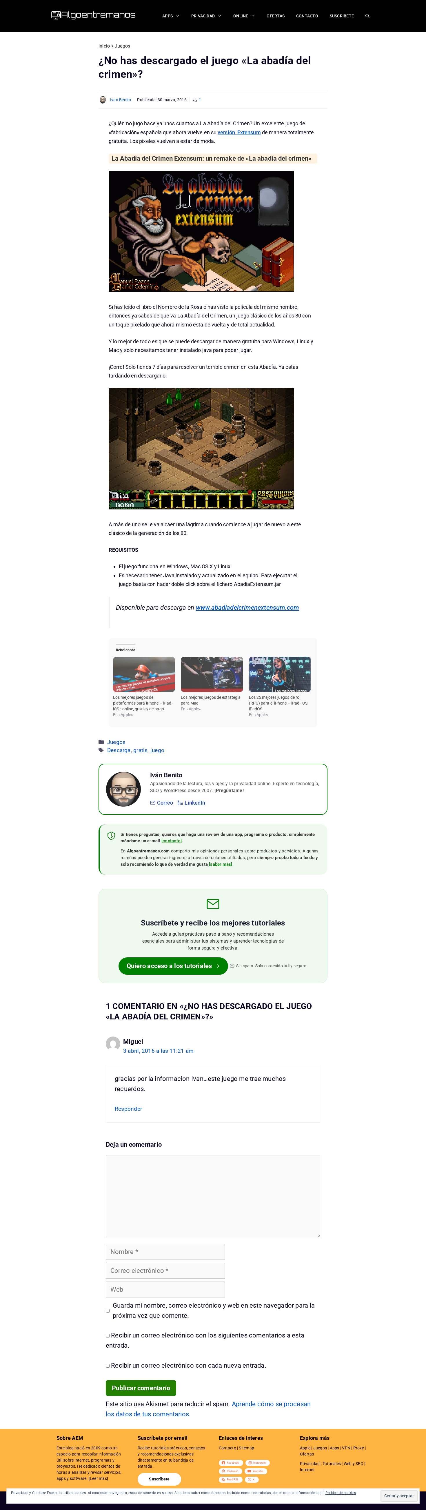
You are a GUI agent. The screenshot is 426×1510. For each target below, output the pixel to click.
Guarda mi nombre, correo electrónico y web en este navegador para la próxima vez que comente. (214, 1310)
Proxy (358, 1448)
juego (157, 750)
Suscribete (342, 16)
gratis (140, 750)
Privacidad (203, 16)
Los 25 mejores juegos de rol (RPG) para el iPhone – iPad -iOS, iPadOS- (279, 703)
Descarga (119, 750)
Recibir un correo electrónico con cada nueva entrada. (188, 1365)
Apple (305, 1448)
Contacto (307, 16)
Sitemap (246, 1448)
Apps (167, 16)
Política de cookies (340, 1493)
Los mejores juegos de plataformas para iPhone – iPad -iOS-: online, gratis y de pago (143, 703)
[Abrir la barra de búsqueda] (367, 16)
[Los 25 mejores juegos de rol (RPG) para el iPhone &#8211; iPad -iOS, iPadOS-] (280, 674)
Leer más (98, 1478)
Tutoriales (332, 1463)
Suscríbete (159, 1479)
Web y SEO (353, 1463)
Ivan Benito (120, 99)
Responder (128, 1109)
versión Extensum (239, 132)
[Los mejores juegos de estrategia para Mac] (212, 674)
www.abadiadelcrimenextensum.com (247, 607)
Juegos (116, 742)
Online (240, 16)
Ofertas (276, 16)
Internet (307, 1469)
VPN (346, 1448)
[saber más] (220, 864)
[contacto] (171, 840)
